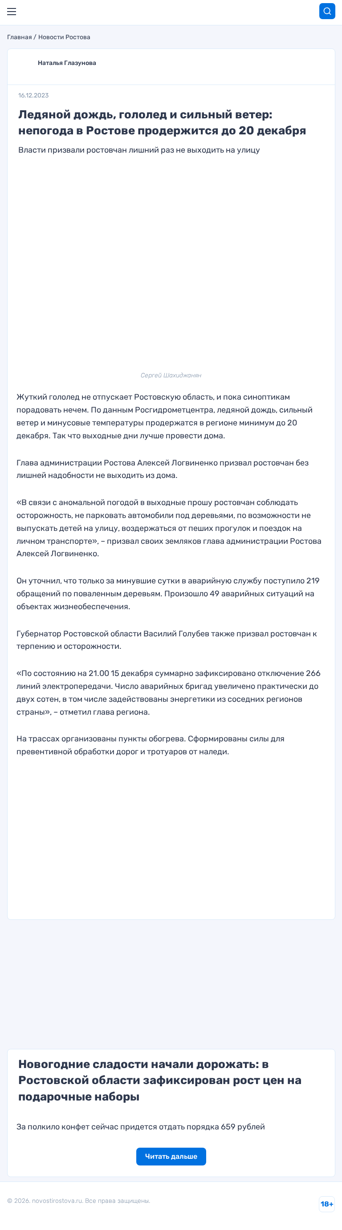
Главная (19, 37)
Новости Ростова (64, 37)
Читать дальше (171, 1156)
